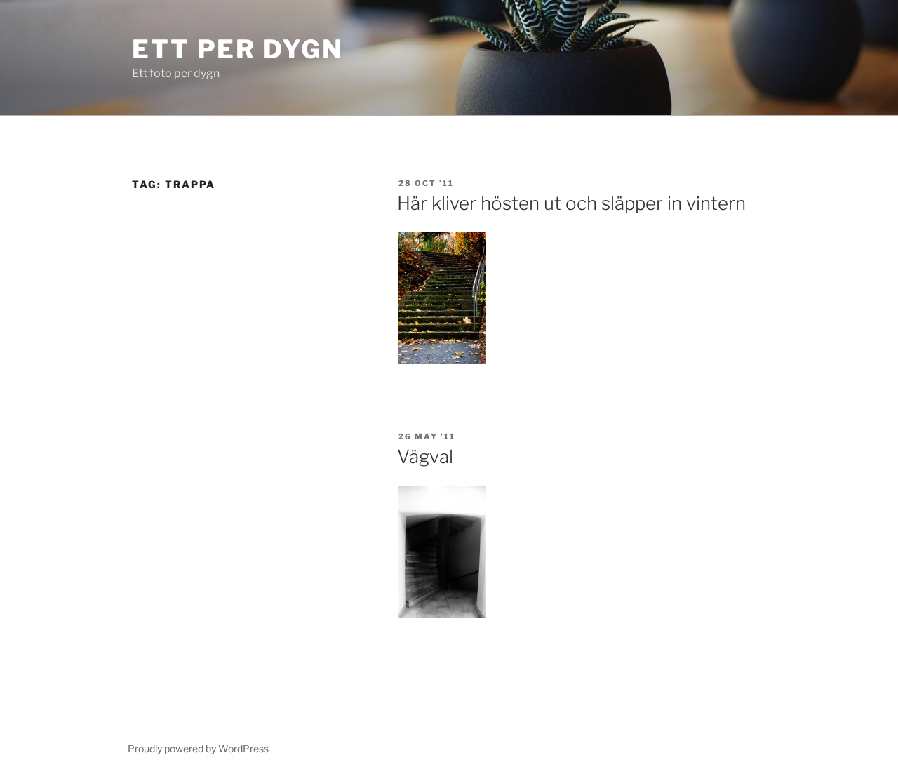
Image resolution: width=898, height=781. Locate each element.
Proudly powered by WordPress (198, 748)
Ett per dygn (237, 49)
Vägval (425, 456)
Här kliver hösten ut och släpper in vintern (571, 203)
